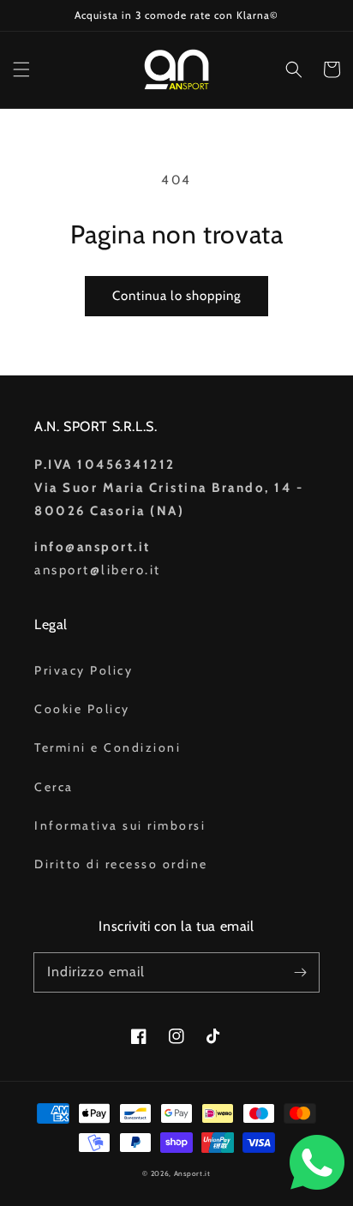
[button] (21, 69)
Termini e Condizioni (107, 747)
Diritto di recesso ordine (121, 864)
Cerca (54, 787)
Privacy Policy (83, 670)
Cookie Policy (82, 709)
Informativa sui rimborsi (120, 825)
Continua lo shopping (176, 295)
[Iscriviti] (300, 972)
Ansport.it (192, 1173)
